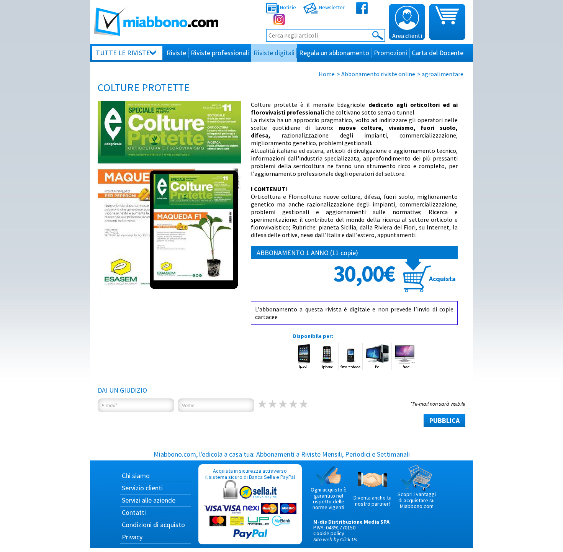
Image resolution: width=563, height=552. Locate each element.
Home (327, 74)
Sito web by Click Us (335, 539)
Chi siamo (136, 475)
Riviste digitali (274, 52)
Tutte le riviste (123, 52)
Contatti (134, 512)
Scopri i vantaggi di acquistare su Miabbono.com (417, 500)
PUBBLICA (444, 420)
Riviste (176, 52)
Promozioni (390, 52)
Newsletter (331, 7)
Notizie (287, 7)
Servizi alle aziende (148, 500)
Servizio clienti (142, 487)
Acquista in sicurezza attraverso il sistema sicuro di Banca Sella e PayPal (250, 473)
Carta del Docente (437, 52)
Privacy (132, 536)
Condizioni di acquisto (153, 524)
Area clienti (407, 35)
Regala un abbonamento (334, 52)
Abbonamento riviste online (378, 74)
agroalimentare (442, 74)
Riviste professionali (220, 52)
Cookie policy (328, 533)
